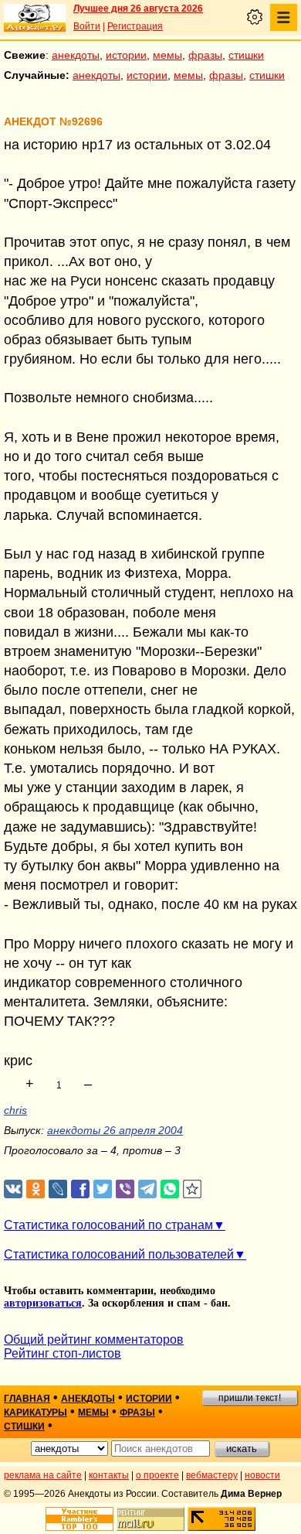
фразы (205, 55)
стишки (246, 55)
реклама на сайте (43, 1475)
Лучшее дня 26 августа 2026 (138, 8)
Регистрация (135, 26)
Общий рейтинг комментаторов (94, 1339)
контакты (109, 1475)
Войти (86, 26)
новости (262, 1475)
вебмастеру (212, 1475)
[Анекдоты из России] (35, 18)
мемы (167, 55)
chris (15, 1110)
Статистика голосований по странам (108, 1225)
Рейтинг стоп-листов (62, 1353)
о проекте (157, 1475)
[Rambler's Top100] (79, 1519)
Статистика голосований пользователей (119, 1254)
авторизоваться (43, 1303)
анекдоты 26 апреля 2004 (115, 1130)
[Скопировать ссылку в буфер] (192, 1189)
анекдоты (76, 55)
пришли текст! (249, 1397)
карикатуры (35, 1412)
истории (126, 55)
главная (27, 1398)
